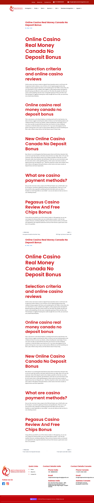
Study (36, 8)
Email (50, 475)
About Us (39, 2)
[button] (28, 8)
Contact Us (47, 2)
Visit (56, 8)
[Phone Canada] (73, 471)
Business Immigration (67, 8)
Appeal (78, 8)
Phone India (53, 470)
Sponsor (49, 8)
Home (33, 2)
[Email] (45, 476)
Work (42, 8)
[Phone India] (45, 471)
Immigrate (28, 8)
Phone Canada (82, 470)
